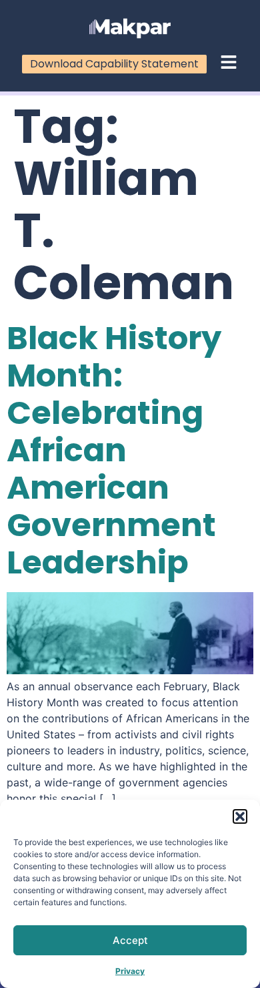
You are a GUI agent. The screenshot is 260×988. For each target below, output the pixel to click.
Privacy (130, 971)
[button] (240, 816)
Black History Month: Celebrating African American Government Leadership (114, 450)
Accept (130, 940)
